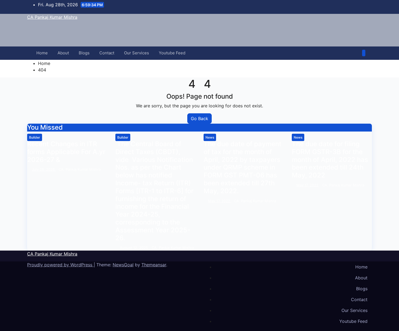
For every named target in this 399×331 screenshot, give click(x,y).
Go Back (199, 118)
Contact (106, 52)
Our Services (136, 52)
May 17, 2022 (219, 201)
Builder (34, 137)
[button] (356, 53)
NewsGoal (123, 264)
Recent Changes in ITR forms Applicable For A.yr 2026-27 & (66, 152)
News (209, 137)
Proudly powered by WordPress (60, 264)
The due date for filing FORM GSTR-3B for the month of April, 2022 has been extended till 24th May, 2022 (330, 159)
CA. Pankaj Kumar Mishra (80, 169)
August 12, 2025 (134, 247)
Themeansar (153, 264)
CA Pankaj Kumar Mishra (52, 17)
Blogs (84, 52)
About (63, 52)
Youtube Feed (172, 52)
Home (42, 52)
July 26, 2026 (44, 169)
